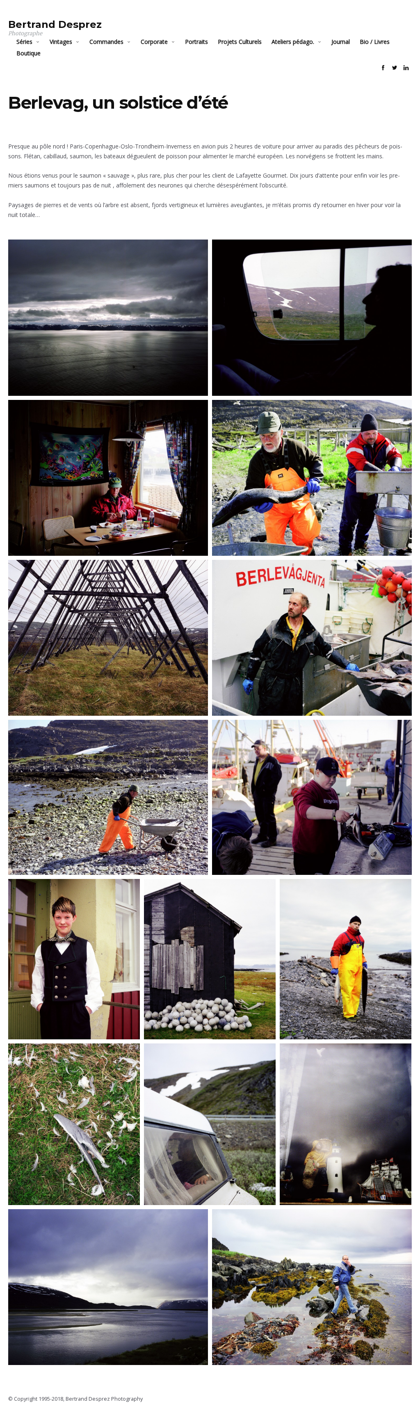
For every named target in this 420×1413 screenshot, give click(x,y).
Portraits (196, 42)
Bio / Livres (375, 42)
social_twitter (394, 67)
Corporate (154, 42)
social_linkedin (406, 67)
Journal (340, 42)
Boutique (28, 53)
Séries (24, 42)
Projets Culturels (240, 42)
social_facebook (383, 67)
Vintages (61, 42)
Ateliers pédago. (293, 42)
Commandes (106, 42)
